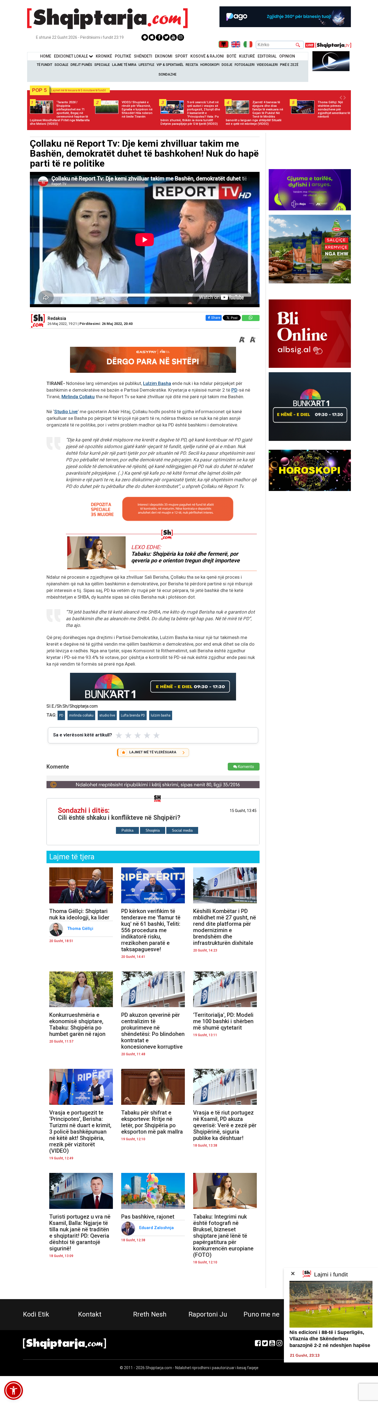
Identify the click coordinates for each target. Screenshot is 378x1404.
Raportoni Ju (207, 1314)
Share (215, 318)
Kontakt (89, 1314)
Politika (127, 830)
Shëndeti (143, 56)
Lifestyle (146, 65)
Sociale (61, 65)
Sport (181, 56)
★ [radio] (119, 735)
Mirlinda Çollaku (78, 396)
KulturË (247, 56)
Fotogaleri (245, 65)
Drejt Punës (81, 65)
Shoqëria (153, 830)
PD (234, 390)
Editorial (267, 56)
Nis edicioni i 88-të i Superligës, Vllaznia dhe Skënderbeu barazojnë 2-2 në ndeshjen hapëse (329, 1339)
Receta (192, 65)
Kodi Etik (36, 1314)
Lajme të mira (124, 65)
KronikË (104, 56)
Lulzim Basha (157, 383)
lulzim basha (160, 715)
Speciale (102, 65)
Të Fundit (44, 65)
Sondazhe (168, 74)
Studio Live (66, 411)
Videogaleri (267, 65)
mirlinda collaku (81, 715)
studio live (107, 715)
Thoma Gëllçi (80, 928)
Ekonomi (163, 56)
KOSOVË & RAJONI (207, 56)
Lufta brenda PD (133, 715)
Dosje (227, 65)
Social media (182, 830)
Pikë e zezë (289, 65)
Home (45, 56)
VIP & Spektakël (170, 65)
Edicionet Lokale (71, 56)
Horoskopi (209, 65)
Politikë (123, 56)
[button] (14, 1390)
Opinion (287, 56)
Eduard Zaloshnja (157, 1227)
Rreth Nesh (150, 1314)
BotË (231, 56)
